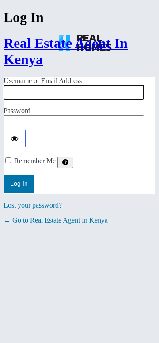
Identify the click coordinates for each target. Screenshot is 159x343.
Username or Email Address (43, 80)
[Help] (65, 162)
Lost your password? (33, 205)
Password (17, 110)
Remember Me (35, 160)
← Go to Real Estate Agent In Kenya (56, 220)
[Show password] (15, 138)
